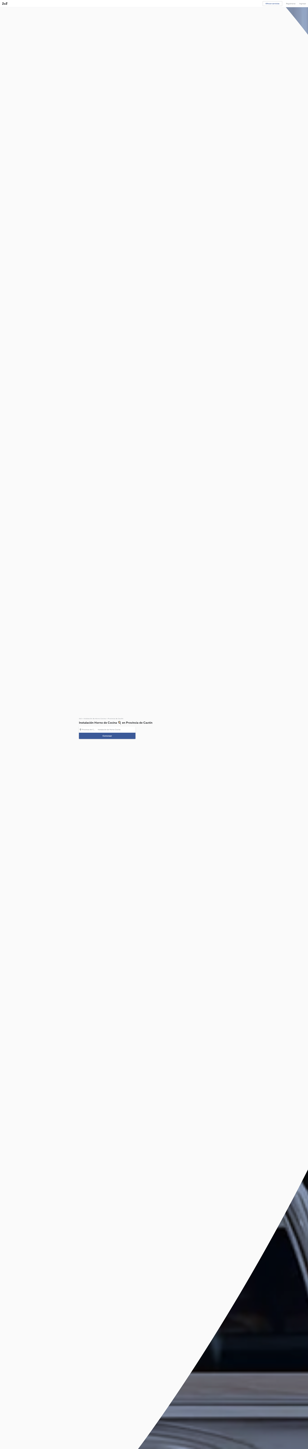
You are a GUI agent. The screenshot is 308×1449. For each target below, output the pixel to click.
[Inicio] (4, 3)
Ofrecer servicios (272, 4)
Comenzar (107, 736)
